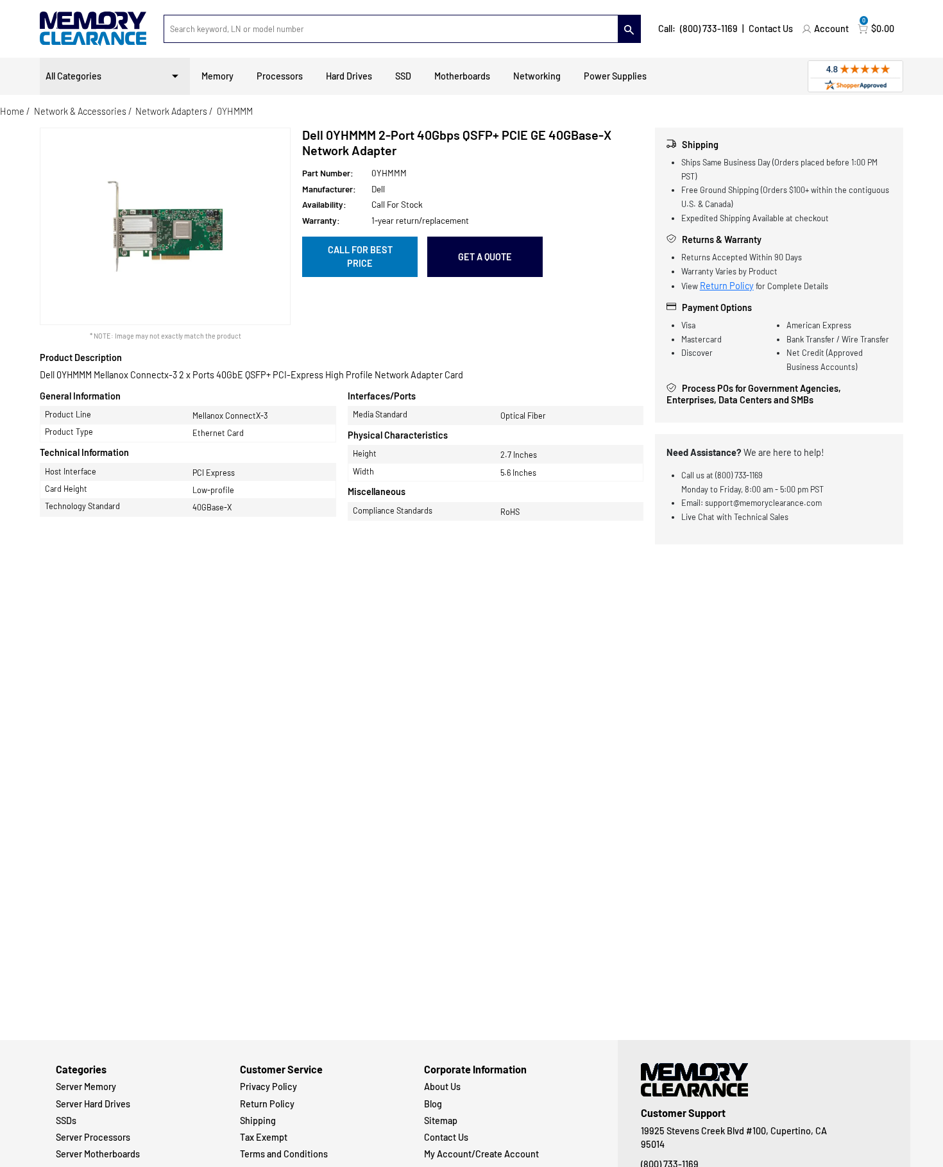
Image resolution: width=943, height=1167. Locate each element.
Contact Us (771, 28)
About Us (442, 1086)
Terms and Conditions (284, 1153)
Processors (280, 76)
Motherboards (462, 76)
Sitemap (440, 1120)
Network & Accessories (80, 111)
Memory (217, 76)
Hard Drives (349, 76)
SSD (403, 76)
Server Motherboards (98, 1153)
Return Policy (727, 285)
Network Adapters (171, 111)
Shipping (258, 1120)
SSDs (66, 1120)
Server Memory (86, 1086)
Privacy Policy (268, 1086)
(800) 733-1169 (709, 28)
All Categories (73, 76)
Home (12, 111)
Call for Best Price (360, 256)
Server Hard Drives (93, 1103)
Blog (433, 1103)
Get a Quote (485, 256)
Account (831, 28)
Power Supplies (615, 76)
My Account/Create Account (481, 1153)
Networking (537, 76)
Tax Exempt (263, 1137)
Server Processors (93, 1137)
